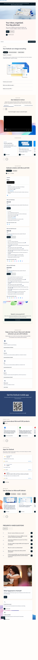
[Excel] (11, 261)
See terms (8, 206)
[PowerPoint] (13, 261)
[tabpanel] (18, 72)
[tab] (5, 52)
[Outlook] (7, 224)
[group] (10, 148)
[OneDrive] (9, 224)
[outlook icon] (7, 195)
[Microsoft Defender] (20, 261)
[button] (14, 42)
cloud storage (12, 190)
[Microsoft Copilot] (7, 261)
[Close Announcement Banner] (31, 3)
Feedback (3, 617)
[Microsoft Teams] (22, 261)
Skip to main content (3, 0)
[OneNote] (16, 261)
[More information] (25, 242)
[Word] (9, 261)
